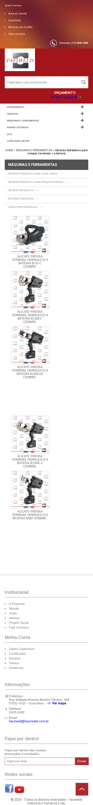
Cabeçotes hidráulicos (25, 207)
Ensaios (14, 658)
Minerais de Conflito (20, 27)
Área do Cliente (17, 13)
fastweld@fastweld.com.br (29, 721)
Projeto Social (19, 622)
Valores (14, 618)
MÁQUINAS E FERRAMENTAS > (35, 150)
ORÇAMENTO (65, 93)
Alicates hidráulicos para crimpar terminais (38, 181)
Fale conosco (16, 33)
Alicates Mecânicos (24, 190)
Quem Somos (13, 5)
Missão (14, 608)
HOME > (10, 150)
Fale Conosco (19, 627)
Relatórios (16, 668)
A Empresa (17, 603)
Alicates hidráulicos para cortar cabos (35, 173)
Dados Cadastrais (22, 649)
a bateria (59, 153)
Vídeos (14, 663)
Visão (13, 613)
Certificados (17, 653)
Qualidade (14, 20)
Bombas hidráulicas (23, 198)
